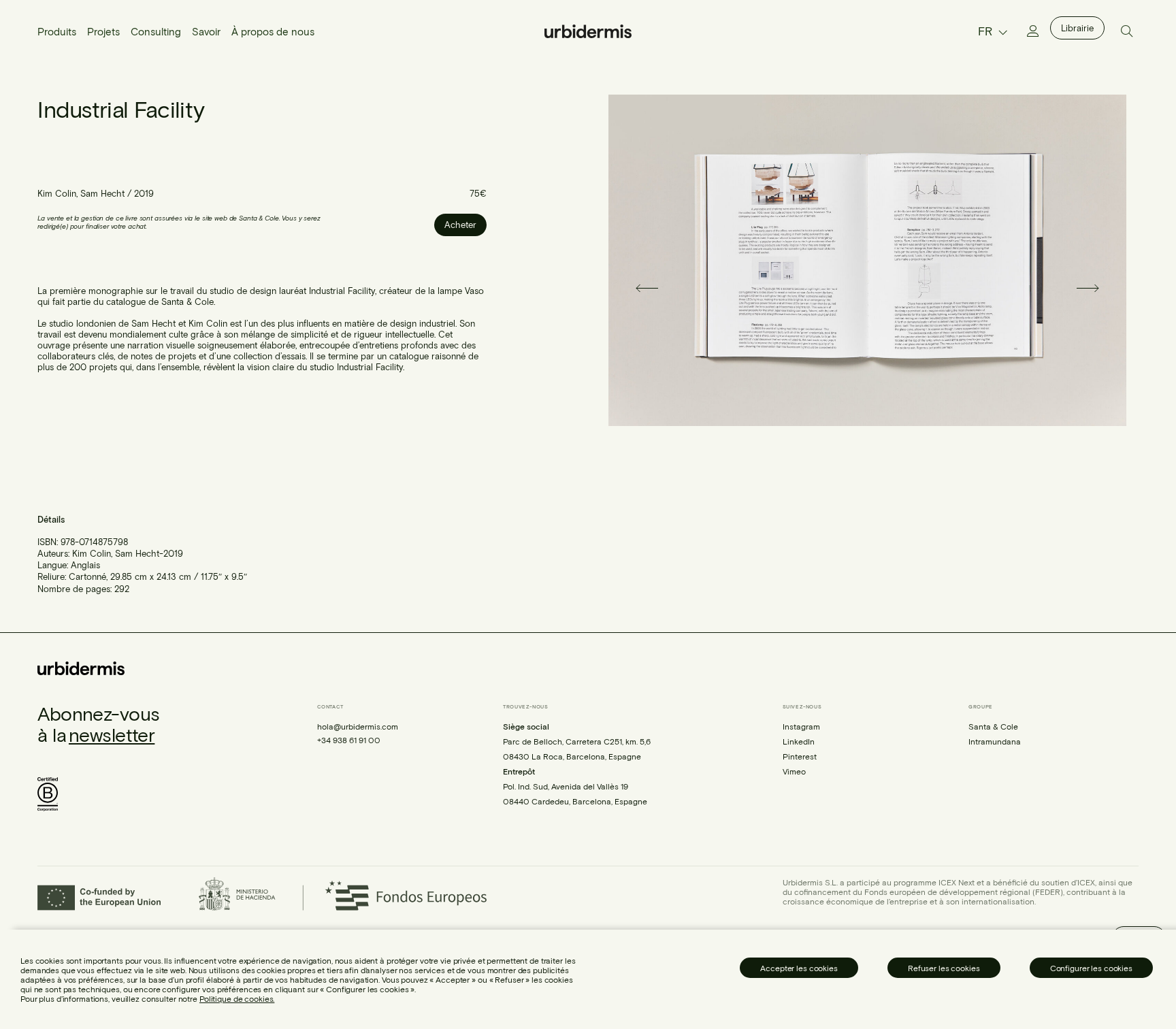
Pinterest (800, 756)
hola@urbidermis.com (357, 726)
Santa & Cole (993, 726)
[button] (630, 288)
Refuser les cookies (944, 968)
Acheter (460, 224)
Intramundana (994, 741)
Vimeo (794, 771)
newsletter (111, 734)
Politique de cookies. (236, 998)
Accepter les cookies (799, 968)
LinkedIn (799, 741)
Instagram (801, 726)
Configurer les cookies (1091, 968)
